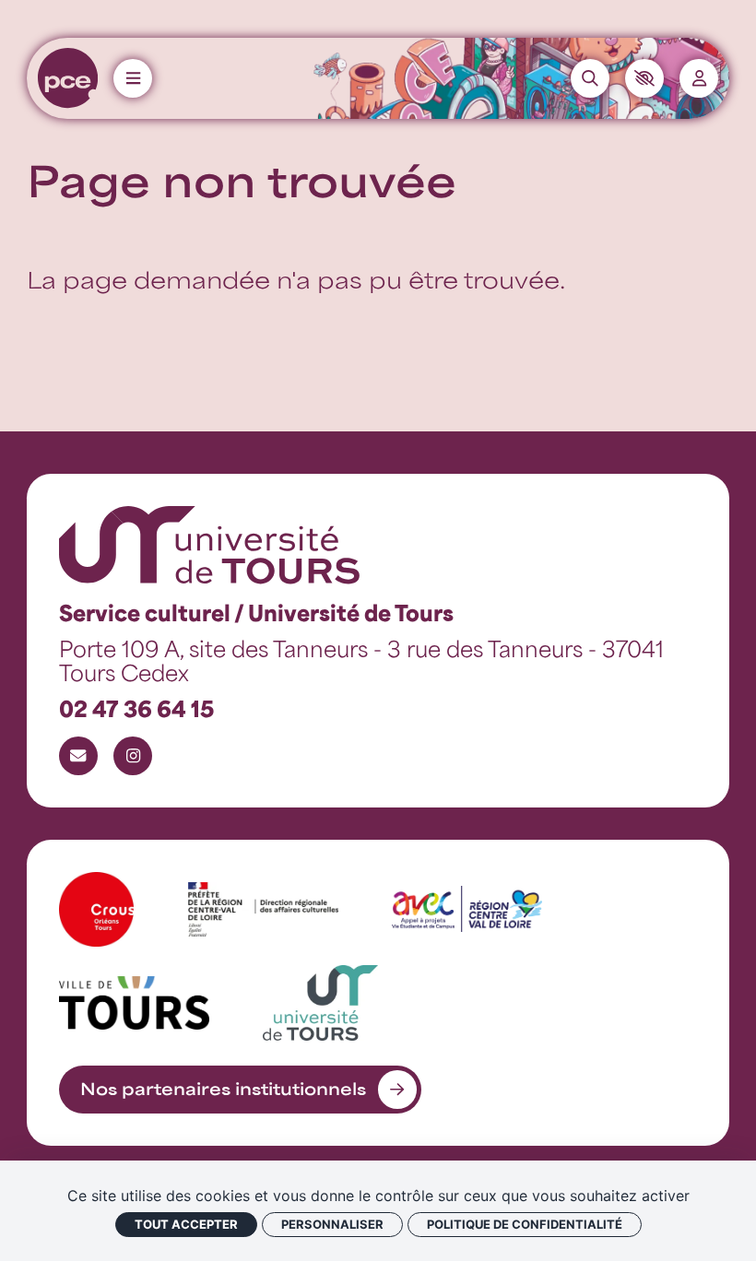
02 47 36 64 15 (136, 707)
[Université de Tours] (320, 1002)
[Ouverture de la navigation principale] (132, 78)
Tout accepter (186, 1224)
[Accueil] (68, 78)
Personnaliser (332, 1224)
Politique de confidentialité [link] (524, 1224)
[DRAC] (263, 909)
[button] (644, 78)
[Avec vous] (467, 909)
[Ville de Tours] (134, 1002)
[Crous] (96, 909)
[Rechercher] (590, 78)
